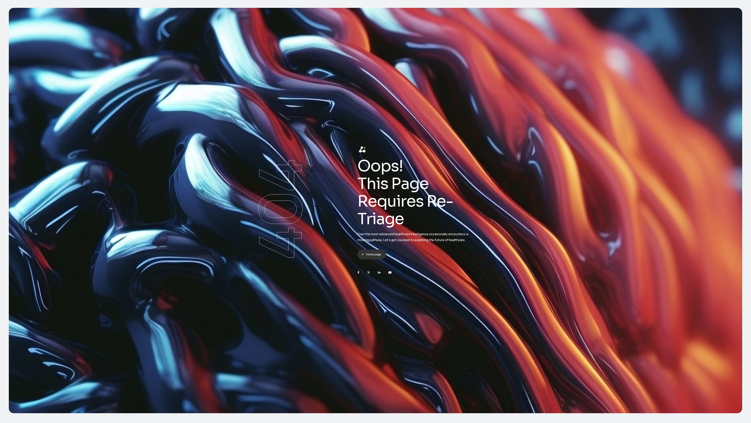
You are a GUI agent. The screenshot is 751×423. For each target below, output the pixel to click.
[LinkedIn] (379, 272)
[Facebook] (358, 272)
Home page (373, 254)
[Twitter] (368, 272)
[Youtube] (390, 272)
